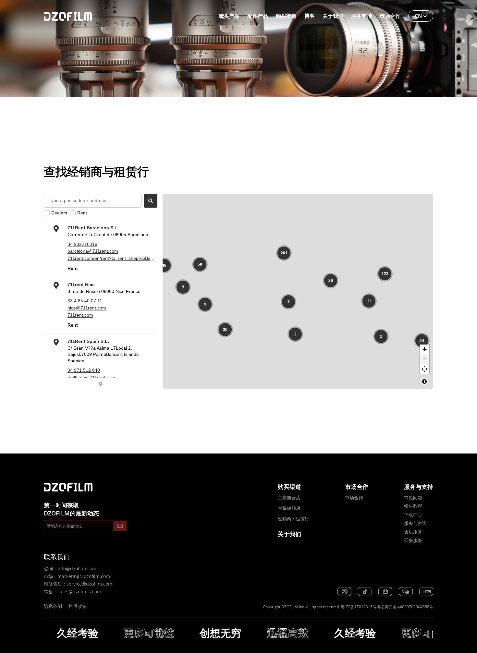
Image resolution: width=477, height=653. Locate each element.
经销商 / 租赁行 (293, 518)
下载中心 (413, 515)
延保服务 (413, 540)
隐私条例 (53, 606)
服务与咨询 (415, 523)
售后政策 (77, 606)
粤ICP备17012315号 (358, 607)
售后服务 (413, 531)
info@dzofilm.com (76, 568)
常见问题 (413, 497)
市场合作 (354, 497)
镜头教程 (413, 506)
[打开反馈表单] (21, 631)
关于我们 (289, 534)
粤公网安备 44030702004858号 (405, 607)
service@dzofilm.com (89, 584)
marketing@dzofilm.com (83, 576)
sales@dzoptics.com (79, 591)
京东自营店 (289, 497)
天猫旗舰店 (289, 508)
